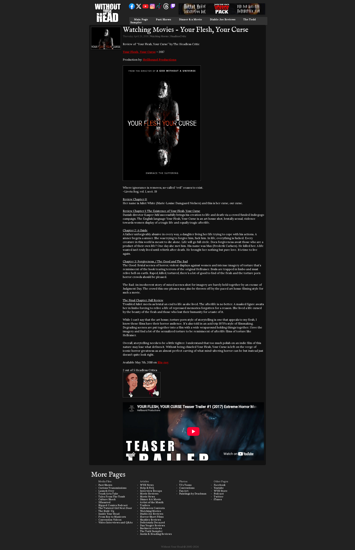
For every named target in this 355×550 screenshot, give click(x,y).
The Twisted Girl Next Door (115, 508)
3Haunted (104, 502)
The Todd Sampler (151, 531)
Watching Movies (159, 36)
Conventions (187, 488)
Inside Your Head (109, 513)
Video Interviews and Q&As (115, 522)
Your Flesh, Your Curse (139, 52)
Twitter (218, 496)
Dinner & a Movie (190, 19)
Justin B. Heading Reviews (156, 534)
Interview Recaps (151, 490)
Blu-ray (163, 362)
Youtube (219, 488)
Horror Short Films (152, 516)
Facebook (219, 485)
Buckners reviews (151, 528)
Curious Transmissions (112, 488)
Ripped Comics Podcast (113, 505)
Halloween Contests (152, 508)
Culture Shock (107, 499)
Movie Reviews (149, 493)
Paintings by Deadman (192, 493)
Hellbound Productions (159, 59)
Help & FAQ (147, 488)
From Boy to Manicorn (112, 516)
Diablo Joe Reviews (222, 19)
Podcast (219, 493)
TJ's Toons (185, 485)
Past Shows (163, 19)
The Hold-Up (106, 511)
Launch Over (106, 490)
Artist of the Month (151, 502)
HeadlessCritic (178, 36)
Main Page (141, 19)
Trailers (145, 505)
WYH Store (220, 490)
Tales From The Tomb (111, 496)
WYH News (147, 485)
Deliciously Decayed (152, 522)
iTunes (218, 499)
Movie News (147, 496)
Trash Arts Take (108, 493)
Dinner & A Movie (150, 499)
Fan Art (183, 490)
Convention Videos (109, 519)
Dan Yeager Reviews (152, 525)
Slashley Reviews (150, 519)
